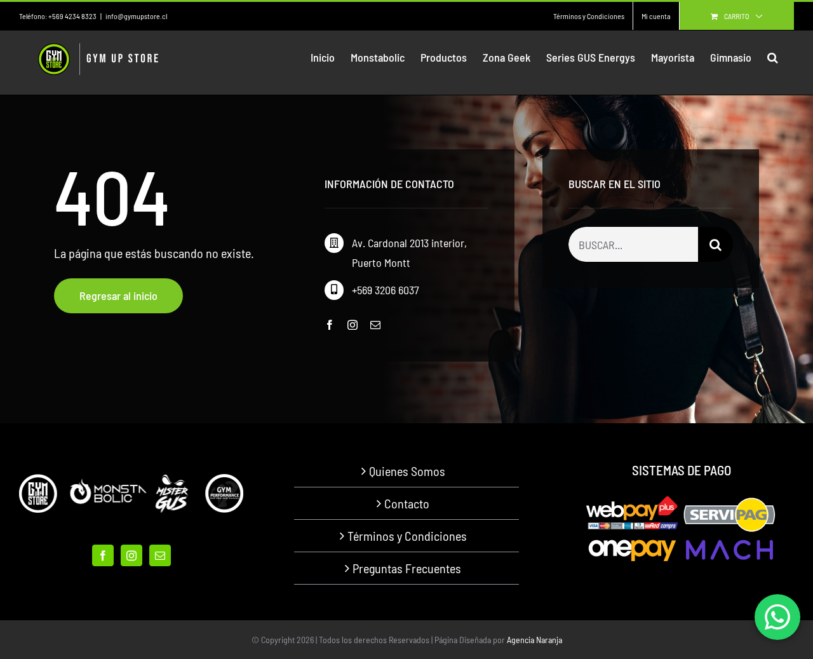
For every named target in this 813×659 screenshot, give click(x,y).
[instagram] (352, 325)
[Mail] (160, 555)
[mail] (375, 325)
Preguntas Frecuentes (407, 568)
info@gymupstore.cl (136, 15)
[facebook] (330, 325)
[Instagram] (131, 555)
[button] (772, 57)
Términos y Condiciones (407, 535)
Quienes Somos (407, 471)
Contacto (406, 503)
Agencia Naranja (534, 639)
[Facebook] (103, 555)
